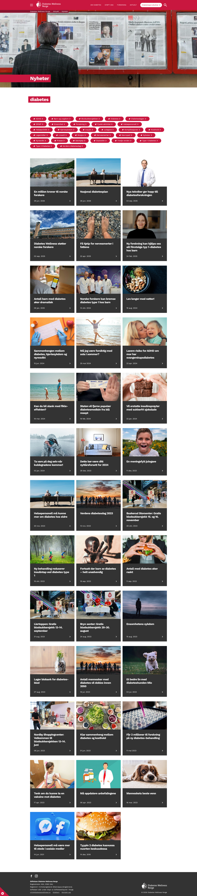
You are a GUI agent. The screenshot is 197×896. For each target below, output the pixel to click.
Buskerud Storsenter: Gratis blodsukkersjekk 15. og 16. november (143, 517)
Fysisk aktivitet (104, 124)
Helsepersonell (130, 124)
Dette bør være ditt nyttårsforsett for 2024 (94, 463)
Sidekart (56, 892)
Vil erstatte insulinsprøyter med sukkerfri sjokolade (142, 408)
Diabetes (114, 119)
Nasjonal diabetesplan (94, 191)
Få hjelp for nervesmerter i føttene (96, 245)
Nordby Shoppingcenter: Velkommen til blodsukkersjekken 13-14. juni (50, 739)
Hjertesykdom (66, 130)
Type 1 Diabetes (149, 141)
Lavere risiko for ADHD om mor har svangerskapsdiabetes (142, 354)
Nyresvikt (39, 141)
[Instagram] (36, 876)
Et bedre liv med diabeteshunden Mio (139, 681)
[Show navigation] (31, 5)
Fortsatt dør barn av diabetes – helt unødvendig (98, 570)
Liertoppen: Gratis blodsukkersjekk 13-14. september (48, 627)
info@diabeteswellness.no (40, 892)
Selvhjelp (79, 141)
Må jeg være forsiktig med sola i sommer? (96, 352)
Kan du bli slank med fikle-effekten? (51, 408)
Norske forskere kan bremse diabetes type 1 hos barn (97, 300)
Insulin (88, 130)
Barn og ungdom (61, 119)
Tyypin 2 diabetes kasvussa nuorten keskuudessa (97, 847)
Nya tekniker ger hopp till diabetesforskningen (142, 193)
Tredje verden (123, 141)
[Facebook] (31, 876)
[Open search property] (165, 5)
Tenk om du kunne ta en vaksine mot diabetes (49, 795)
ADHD (38, 119)
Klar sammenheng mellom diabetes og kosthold (96, 736)
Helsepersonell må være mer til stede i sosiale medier (52, 847)
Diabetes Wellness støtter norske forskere (50, 245)
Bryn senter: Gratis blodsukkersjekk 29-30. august (95, 627)
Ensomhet (58, 124)
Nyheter (146, 135)
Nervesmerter (102, 135)
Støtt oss (109, 5)
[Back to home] (48, 5)
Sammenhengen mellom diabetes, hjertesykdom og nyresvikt (50, 354)
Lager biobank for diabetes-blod (51, 681)
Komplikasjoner (131, 130)
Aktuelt (133, 5)
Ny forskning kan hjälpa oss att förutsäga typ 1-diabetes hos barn (143, 247)
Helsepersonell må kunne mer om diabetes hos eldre (50, 515)
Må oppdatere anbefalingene (98, 793)
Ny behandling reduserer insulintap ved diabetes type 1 (51, 572)
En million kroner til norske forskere (51, 193)
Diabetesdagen (137, 119)
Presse (59, 141)
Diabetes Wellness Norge (40, 11)
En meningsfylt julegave (141, 461)
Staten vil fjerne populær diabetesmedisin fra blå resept (95, 410)
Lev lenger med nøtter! (140, 298)
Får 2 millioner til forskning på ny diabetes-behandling (143, 736)
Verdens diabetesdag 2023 (96, 513)
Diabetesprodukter (150, 5)
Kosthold (154, 130)
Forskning (121, 5)
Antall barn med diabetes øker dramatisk (49, 300)
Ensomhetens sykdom (140, 624)
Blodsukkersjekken (89, 119)
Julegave (107, 130)
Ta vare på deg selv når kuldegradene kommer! (48, 463)
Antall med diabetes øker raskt (142, 570)
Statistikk (100, 141)
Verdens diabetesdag (71, 146)
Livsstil (61, 135)
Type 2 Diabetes (42, 146)
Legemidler (40, 135)
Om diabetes (95, 5)
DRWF (38, 124)
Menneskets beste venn (141, 793)
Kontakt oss (66, 892)
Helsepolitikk (41, 130)
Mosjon (80, 135)
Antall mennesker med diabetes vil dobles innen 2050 (95, 683)
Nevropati (125, 135)
